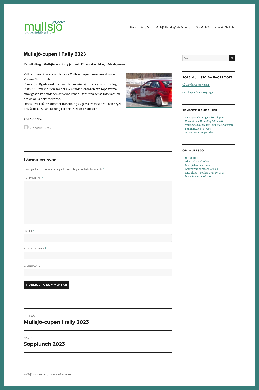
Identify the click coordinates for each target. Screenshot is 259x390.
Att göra (146, 27)
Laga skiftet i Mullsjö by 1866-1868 (205, 172)
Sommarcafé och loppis (198, 128)
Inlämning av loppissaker (199, 132)
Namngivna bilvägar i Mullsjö (201, 169)
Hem (133, 27)
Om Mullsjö (203, 27)
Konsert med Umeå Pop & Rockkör (204, 121)
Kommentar (33, 177)
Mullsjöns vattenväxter (198, 176)
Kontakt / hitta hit (225, 27)
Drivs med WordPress (62, 374)
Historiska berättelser (197, 161)
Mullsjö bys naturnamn (198, 165)
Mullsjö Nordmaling (35, 374)
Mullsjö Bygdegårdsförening (173, 27)
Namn (29, 231)
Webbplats (32, 265)
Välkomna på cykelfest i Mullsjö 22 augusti (209, 125)
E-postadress (35, 248)
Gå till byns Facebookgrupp (197, 92)
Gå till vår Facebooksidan (196, 84)
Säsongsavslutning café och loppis (204, 117)
